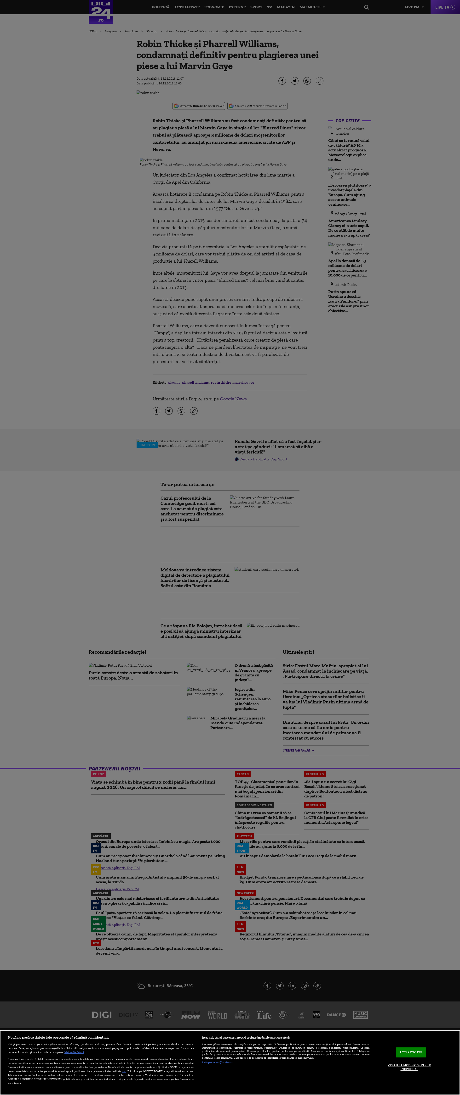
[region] (230, 1062)
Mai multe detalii (74, 1052)
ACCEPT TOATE (411, 1052)
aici (124, 1071)
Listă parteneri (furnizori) (217, 1062)
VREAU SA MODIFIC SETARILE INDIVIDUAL (409, 1067)
